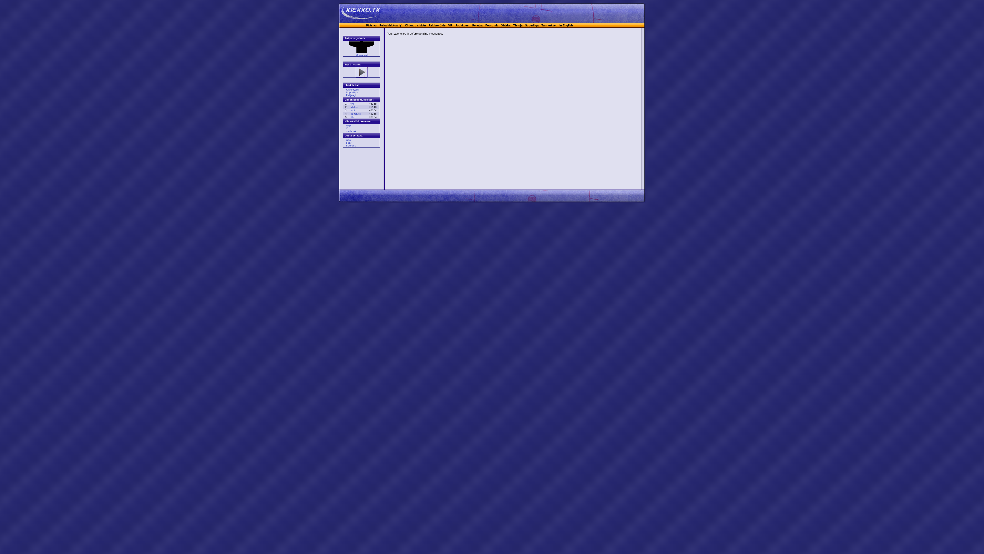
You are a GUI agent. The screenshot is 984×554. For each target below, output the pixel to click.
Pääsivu (371, 25)
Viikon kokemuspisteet (359, 99)
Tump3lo (356, 113)
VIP (450, 25)
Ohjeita (505, 25)
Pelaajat (477, 25)
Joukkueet (462, 25)
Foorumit (491, 25)
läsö (348, 139)
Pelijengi (351, 95)
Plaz (353, 117)
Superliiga (532, 25)
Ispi (353, 110)
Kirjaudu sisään (415, 25)
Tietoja (517, 25)
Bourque (351, 145)
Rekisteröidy (437, 25)
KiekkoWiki (352, 89)
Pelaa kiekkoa (389, 25)
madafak (351, 131)
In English (566, 25)
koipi (348, 125)
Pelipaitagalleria (355, 38)
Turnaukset (549, 25)
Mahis (354, 107)
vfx (352, 103)
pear (348, 142)
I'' (347, 128)
